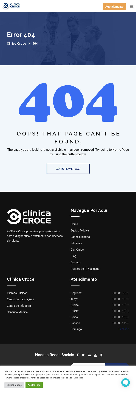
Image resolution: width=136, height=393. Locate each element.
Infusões (76, 243)
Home (74, 224)
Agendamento (114, 6)
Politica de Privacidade (85, 268)
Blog (73, 256)
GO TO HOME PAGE (68, 169)
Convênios (77, 249)
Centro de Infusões (19, 305)
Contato (75, 262)
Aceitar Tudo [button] (34, 385)
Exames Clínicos (17, 293)
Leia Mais (78, 378)
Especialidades (80, 237)
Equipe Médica (80, 230)
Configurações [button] (14, 385)
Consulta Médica (17, 312)
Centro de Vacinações (20, 299)
